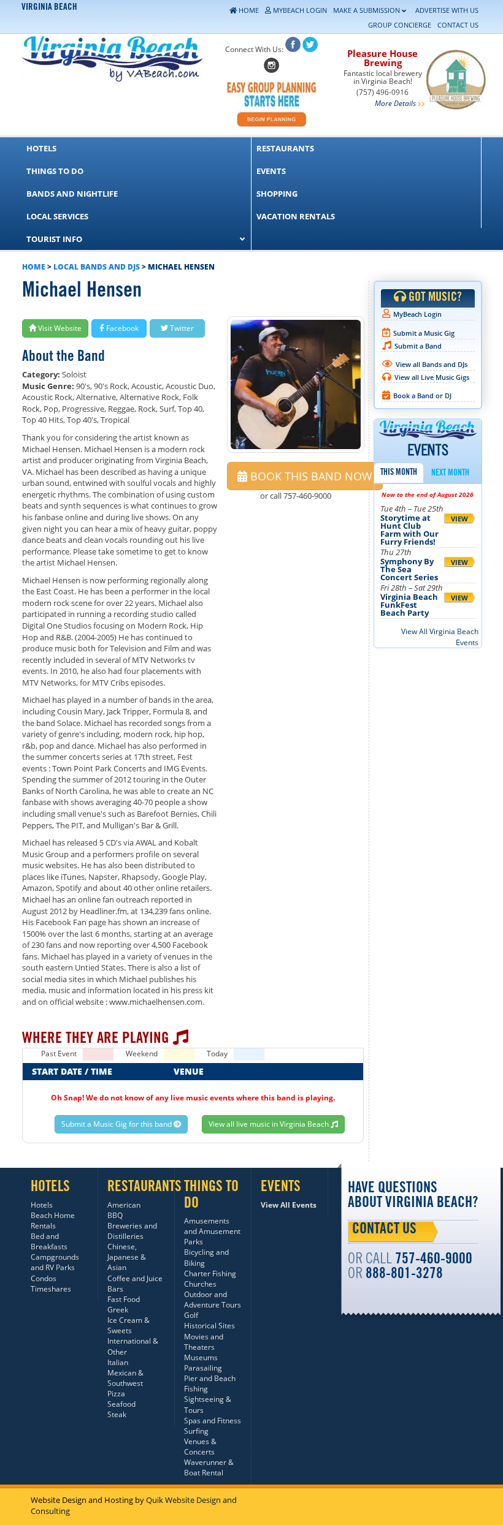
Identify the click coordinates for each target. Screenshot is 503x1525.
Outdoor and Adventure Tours (212, 1299)
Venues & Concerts (200, 1446)
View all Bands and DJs (431, 364)
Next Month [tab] (450, 473)
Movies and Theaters (203, 1341)
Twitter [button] (181, 328)
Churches (200, 1284)
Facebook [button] (121, 328)
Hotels (42, 1205)
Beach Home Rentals (53, 1220)
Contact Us (384, 1230)
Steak (116, 1414)
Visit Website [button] (59, 328)
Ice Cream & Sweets (128, 1325)
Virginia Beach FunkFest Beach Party (409, 604)
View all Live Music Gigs (431, 377)
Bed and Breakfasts (49, 1241)
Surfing (196, 1431)
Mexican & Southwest (125, 1378)
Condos (43, 1278)
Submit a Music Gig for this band (117, 1124)
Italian (117, 1362)
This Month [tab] (398, 473)
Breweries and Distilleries (132, 1230)
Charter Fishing (210, 1273)
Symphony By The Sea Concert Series (409, 569)
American (123, 1205)
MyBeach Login (417, 314)
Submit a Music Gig (424, 333)
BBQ (115, 1215)
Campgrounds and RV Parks (55, 1262)
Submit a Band (418, 345)
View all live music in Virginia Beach (270, 1124)
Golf (191, 1315)
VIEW (459, 518)
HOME (33, 267)
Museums (201, 1357)
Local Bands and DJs (96, 267)
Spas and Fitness (212, 1420)
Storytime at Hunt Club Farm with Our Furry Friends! (409, 529)
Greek (117, 1309)
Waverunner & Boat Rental (209, 1467)
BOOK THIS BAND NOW (309, 476)
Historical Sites (209, 1325)
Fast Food (123, 1299)
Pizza (116, 1393)
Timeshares (51, 1289)
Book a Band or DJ (422, 395)
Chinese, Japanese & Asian (126, 1257)
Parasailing (203, 1368)
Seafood (121, 1404)
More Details (395, 103)
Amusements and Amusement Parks (212, 1231)
